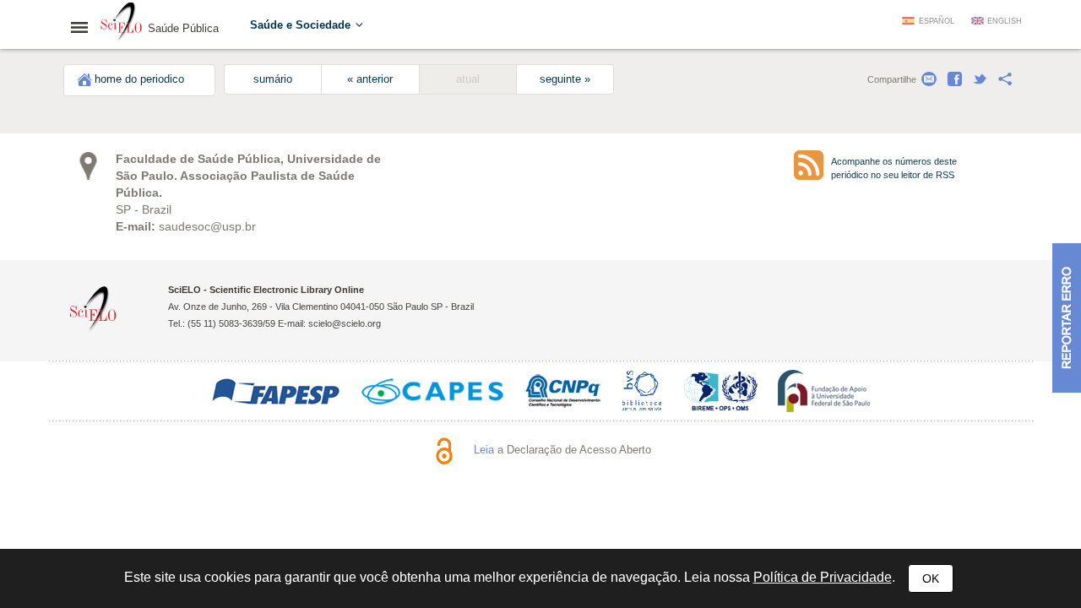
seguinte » (565, 79)
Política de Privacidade (822, 577)
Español (936, 21)
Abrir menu (84, 27)
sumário (272, 79)
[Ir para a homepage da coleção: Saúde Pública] (121, 24)
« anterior (370, 79)
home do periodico (139, 79)
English (1004, 21)
